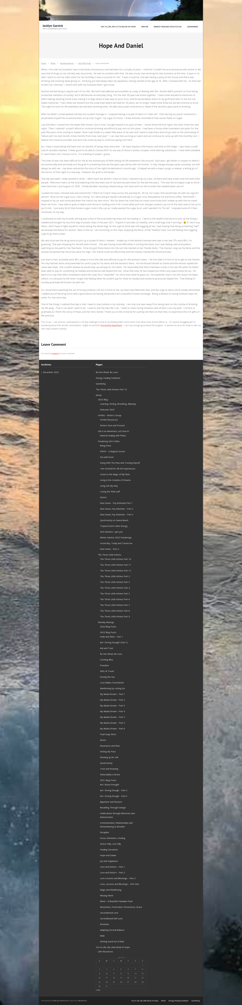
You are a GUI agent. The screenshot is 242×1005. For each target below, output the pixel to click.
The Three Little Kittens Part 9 (115, 616)
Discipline (104, 832)
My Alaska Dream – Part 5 (112, 717)
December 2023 (51, 372)
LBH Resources (105, 951)
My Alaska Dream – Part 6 (112, 728)
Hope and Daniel (108, 855)
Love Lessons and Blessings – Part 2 (118, 878)
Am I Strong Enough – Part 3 (113, 796)
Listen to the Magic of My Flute (115, 474)
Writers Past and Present (112, 425)
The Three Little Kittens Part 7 (115, 605)
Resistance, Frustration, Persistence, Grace (121, 907)
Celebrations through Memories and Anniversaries (117, 815)
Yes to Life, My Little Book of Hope (113, 947)
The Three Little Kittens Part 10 (115, 559)
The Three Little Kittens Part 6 (115, 599)
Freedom (104, 665)
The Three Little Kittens (109, 554)
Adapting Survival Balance (112, 930)
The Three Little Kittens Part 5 (115, 593)
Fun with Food (106, 457)
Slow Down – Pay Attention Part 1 (116, 503)
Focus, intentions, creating (112, 838)
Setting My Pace (108, 751)
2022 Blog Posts (108, 632)
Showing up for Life (109, 757)
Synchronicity (106, 763)
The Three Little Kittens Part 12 (115, 570)
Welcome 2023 (107, 409)
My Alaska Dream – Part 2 (112, 699)
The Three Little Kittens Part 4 (115, 587)
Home (43, 63)
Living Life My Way (109, 485)
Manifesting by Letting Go (112, 688)
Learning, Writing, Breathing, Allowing (118, 403)
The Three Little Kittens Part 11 (115, 564)
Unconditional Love (109, 912)
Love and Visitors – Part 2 (112, 872)
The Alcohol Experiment (111, 325)
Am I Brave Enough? (109, 784)
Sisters (103, 497)
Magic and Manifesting (110, 889)
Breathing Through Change (113, 807)
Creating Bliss (106, 659)
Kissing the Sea (107, 676)
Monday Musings (67, 63)
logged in (55, 353)
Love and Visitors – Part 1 (112, 866)
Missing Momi (106, 895)
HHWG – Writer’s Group (109, 415)
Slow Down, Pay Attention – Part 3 (116, 514)
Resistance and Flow (110, 745)
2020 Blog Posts (108, 626)
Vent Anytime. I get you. (111, 531)
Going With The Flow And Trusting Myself (120, 462)
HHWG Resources (109, 419)
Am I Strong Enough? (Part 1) (114, 642)
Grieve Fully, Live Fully (110, 843)
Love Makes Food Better (112, 682)
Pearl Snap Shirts (108, 734)
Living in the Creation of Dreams (115, 480)
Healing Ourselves (109, 849)
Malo (102, 935)
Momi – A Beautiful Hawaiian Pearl (116, 901)
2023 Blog (103, 399)
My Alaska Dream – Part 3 (112, 705)
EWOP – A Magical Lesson (112, 451)
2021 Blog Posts (84, 63)
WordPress (83, 1001)
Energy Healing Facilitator (108, 378)
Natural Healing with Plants (113, 435)
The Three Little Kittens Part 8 (115, 610)
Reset (103, 740)
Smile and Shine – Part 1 (111, 636)
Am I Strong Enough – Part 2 (113, 790)
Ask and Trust (106, 648)
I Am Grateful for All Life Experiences (117, 468)
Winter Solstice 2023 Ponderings (116, 537)
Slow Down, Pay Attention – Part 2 (116, 508)
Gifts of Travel (107, 671)
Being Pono (105, 445)
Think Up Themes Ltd (60, 1001)
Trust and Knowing (109, 768)
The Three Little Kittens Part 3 (115, 582)
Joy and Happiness (109, 861)
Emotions (104, 924)
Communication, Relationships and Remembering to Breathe (116, 824)
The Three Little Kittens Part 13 (111, 389)
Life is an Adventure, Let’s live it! (113, 431)
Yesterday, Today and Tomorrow (116, 543)
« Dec (98, 990)
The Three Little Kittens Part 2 (115, 576)
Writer (53, 63)
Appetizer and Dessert (111, 801)
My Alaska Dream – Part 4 (112, 711)
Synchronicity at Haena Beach (114, 520)
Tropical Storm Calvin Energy (114, 526)
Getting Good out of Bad (112, 941)
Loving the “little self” (110, 491)
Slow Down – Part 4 (109, 549)
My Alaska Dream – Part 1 (112, 694)
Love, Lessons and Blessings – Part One (119, 884)
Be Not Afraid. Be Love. (107, 372)
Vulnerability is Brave (110, 774)
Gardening (101, 383)
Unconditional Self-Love (111, 918)
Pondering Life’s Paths (109, 441)
